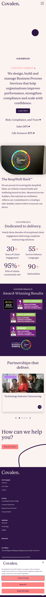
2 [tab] (21, 418)
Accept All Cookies (23, 591)
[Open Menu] (42, 3)
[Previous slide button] (16, 418)
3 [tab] (24, 418)
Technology (5, 526)
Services (4, 498)
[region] (23, 577)
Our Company (6, 480)
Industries (5, 520)
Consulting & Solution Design (10, 501)
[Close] (43, 562)
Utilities (4, 530)
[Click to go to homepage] (11, 3)
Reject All (23, 584)
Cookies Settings (22, 578)
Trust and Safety (6, 512)
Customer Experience (8, 504)
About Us (4, 483)
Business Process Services (9, 508)
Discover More (10, 447)
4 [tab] (26, 418)
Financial (4, 523)
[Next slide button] (30, 418)
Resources (5, 538)
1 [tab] (19, 418)
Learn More (23, 111)
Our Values (5, 486)
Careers (4, 490)
